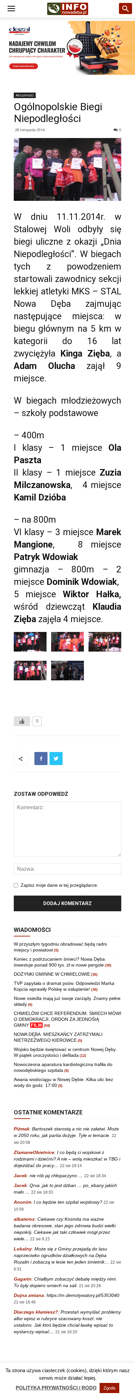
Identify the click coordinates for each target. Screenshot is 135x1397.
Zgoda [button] (109, 1388)
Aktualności (25, 95)
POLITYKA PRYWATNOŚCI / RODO (56, 1387)
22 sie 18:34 (95, 1176)
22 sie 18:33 (42, 1192)
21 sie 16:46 (25, 1302)
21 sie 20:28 (90, 1285)
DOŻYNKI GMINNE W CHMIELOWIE (52, 974)
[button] (126, 9)
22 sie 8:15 (40, 1239)
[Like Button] (22, 721)
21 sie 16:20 (66, 1332)
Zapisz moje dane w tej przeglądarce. (59, 885)
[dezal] (67, 48)
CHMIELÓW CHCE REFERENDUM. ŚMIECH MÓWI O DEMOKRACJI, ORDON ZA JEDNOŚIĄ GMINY (67, 1019)
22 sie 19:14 (71, 1165)
